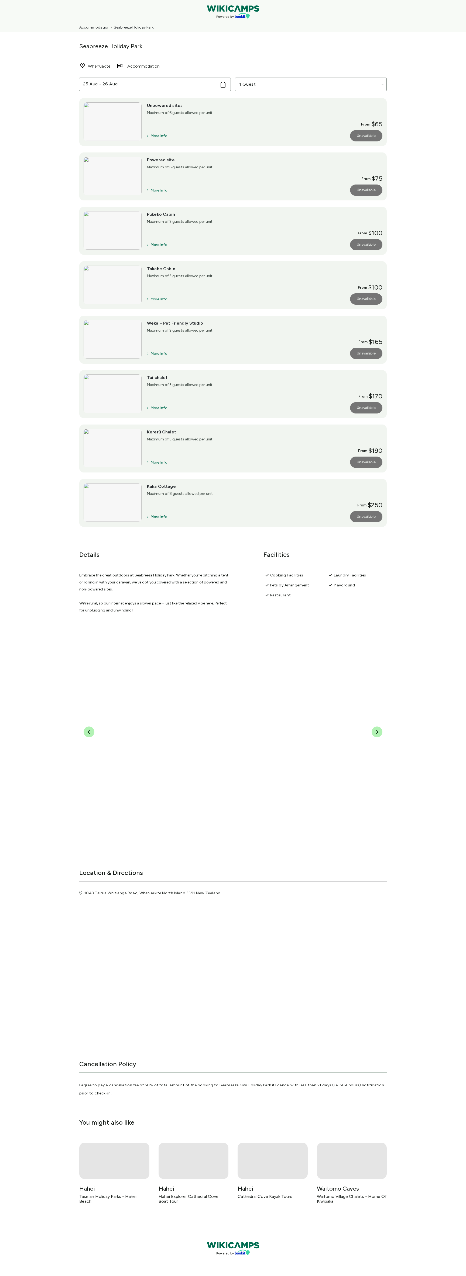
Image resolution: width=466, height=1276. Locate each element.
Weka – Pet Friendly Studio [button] (175, 323)
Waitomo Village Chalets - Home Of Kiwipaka (352, 1199)
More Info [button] (158, 136)
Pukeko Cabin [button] (161, 214)
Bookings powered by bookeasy (233, 1259)
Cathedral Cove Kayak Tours (265, 1196)
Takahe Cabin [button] (161, 268)
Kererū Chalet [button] (161, 431)
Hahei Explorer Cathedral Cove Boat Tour (188, 1199)
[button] (311, 84)
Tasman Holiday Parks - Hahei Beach (107, 1199)
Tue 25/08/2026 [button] (100, 84)
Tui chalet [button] (157, 377)
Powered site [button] (161, 159)
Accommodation (94, 27)
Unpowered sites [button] (165, 105)
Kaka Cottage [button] (161, 486)
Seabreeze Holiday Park (134, 27)
